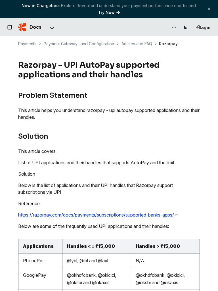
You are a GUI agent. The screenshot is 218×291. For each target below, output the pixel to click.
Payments (27, 43)
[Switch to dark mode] (185, 27)
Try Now (106, 12)
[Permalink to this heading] (146, 75)
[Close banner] (208, 9)
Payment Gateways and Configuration (79, 43)
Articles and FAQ (136, 43)
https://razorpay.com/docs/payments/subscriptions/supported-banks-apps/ (96, 215)
